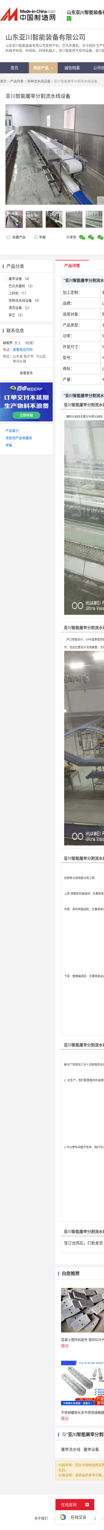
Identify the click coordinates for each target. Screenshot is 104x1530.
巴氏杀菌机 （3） (22, 286)
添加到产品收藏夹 (19, 438)
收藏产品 (18, 237)
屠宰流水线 (70, 1449)
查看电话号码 (23, 349)
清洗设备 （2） (20, 307)
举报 (42, 237)
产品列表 (17, 81)
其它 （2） (17, 315)
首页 (3, 81)
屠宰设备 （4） (20, 278)
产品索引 (12, 430)
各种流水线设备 (38, 81)
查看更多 (26, 373)
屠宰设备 (91, 1449)
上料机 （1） (18, 293)
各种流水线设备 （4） (25, 300)
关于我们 (41, 1518)
